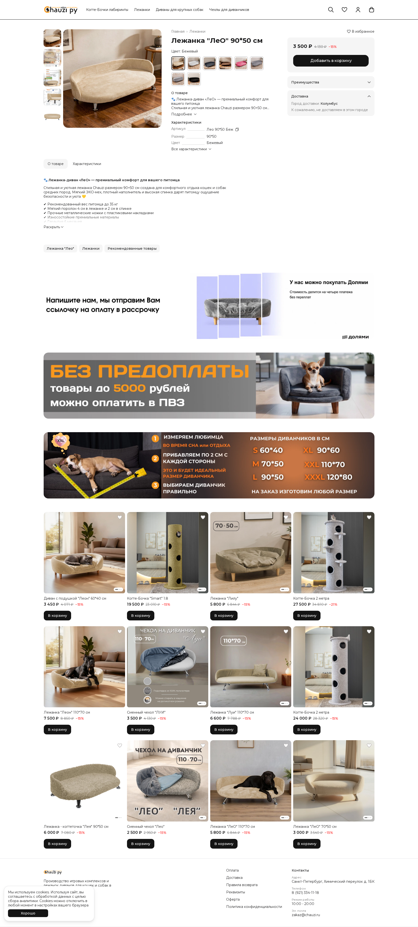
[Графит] (209, 63)
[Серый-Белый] (178, 79)
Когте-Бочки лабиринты (107, 10)
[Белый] (194, 63)
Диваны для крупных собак (179, 10)
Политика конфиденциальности (254, 906)
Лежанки (142, 10)
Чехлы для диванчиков (229, 10)
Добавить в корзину (331, 60)
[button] (344, 10)
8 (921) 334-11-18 (305, 892)
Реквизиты (235, 892)
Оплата (232, 870)
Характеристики (87, 164)
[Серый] (257, 63)
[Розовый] (241, 63)
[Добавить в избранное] (119, 517)
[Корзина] (371, 10)
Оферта (233, 899)
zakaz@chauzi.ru (306, 915)
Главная (178, 31)
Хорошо (28, 913)
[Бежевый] (178, 63)
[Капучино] (225, 63)
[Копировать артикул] (237, 129)
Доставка (234, 877)
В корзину (57, 615)
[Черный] (194, 79)
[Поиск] (331, 10)
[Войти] (358, 10)
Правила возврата (242, 885)
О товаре (56, 164)
